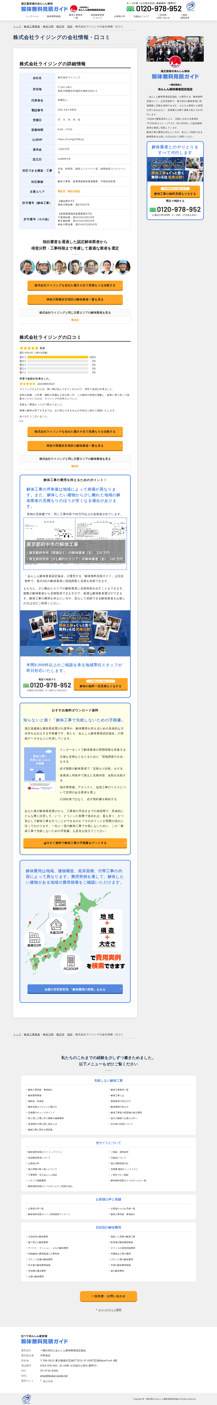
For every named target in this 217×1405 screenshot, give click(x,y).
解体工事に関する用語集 (40, 1129)
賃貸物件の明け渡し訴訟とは (42, 1124)
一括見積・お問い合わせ (163, 16)
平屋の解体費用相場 (121, 1265)
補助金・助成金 (36, 1101)
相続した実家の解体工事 (123, 1236)
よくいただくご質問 (109, 1309)
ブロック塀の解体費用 (122, 1259)
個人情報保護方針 (120, 1163)
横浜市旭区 (74, 191)
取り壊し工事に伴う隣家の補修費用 (46, 1118)
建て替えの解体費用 (38, 1242)
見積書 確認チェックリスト (124, 1169)
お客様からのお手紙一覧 (123, 1208)
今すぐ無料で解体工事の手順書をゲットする (77, 842)
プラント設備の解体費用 (40, 1259)
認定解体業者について (97, 16)
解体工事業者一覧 (75, 16)
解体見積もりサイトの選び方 (42, 1106)
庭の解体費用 (117, 1270)
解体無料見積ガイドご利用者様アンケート (49, 1214)
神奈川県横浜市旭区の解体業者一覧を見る (75, 299)
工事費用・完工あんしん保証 (42, 1174)
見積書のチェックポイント (41, 1112)
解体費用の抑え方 (120, 1106)
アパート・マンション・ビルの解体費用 (48, 1248)
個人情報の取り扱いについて (42, 1169)
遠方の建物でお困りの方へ (124, 1118)
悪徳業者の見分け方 (121, 1101)
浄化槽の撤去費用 (37, 1270)
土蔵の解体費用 (36, 1276)
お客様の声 (119, 16)
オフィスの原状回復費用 (123, 1248)
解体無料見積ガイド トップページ (45, 1152)
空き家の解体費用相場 (39, 1265)
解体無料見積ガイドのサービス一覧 (128, 1180)
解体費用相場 (54, 16)
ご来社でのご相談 (120, 1174)
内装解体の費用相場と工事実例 (43, 1253)
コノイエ (48, 1380)
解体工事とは (117, 1095)
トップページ (32, 16)
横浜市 (61, 191)
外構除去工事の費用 (121, 1253)
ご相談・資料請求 (184, 16)
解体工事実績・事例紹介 (40, 1089)
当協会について (141, 16)
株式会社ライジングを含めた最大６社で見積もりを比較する (75, 285)
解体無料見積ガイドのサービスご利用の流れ (50, 1186)
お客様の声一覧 (36, 1208)
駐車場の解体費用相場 (122, 1242)
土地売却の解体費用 (38, 1236)
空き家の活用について (122, 1124)
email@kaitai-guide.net (54, 1375)
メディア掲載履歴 (37, 1180)
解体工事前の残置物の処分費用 (126, 1112)
